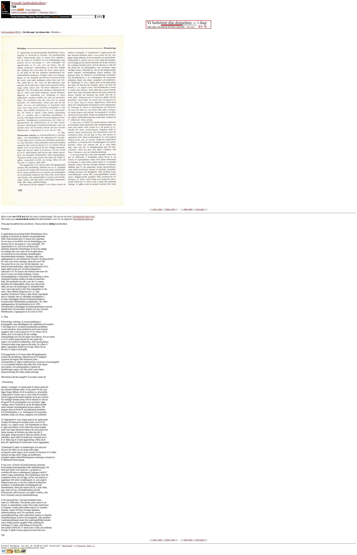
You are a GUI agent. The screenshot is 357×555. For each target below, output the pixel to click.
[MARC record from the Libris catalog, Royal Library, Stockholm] (21, 10)
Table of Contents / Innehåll (23, 12)
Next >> (53, 12)
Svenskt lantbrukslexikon (28, 3)
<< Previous (42, 12)
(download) (67, 546)
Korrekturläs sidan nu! (83, 219)
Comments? (64, 17)
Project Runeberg (18, 17)
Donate (55, 17)
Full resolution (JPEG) (11, 32)
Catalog (31, 17)
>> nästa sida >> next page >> (194, 209)
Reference (35, 10)
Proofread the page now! (84, 216)
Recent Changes (43, 17)
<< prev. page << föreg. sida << (164, 209)
